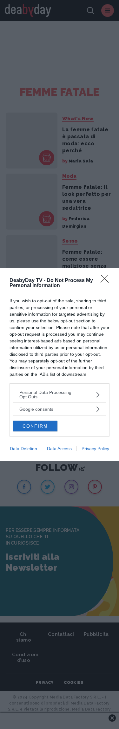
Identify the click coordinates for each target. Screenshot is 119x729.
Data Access (59, 448)
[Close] (107, 281)
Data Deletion (23, 448)
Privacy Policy (95, 448)
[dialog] (59, 364)
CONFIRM (35, 426)
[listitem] (59, 394)
